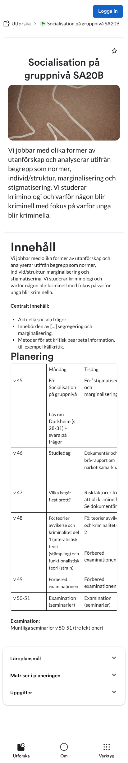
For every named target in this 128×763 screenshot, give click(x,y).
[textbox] (64, 436)
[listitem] (21, 752)
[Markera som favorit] (114, 50)
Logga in (108, 11)
